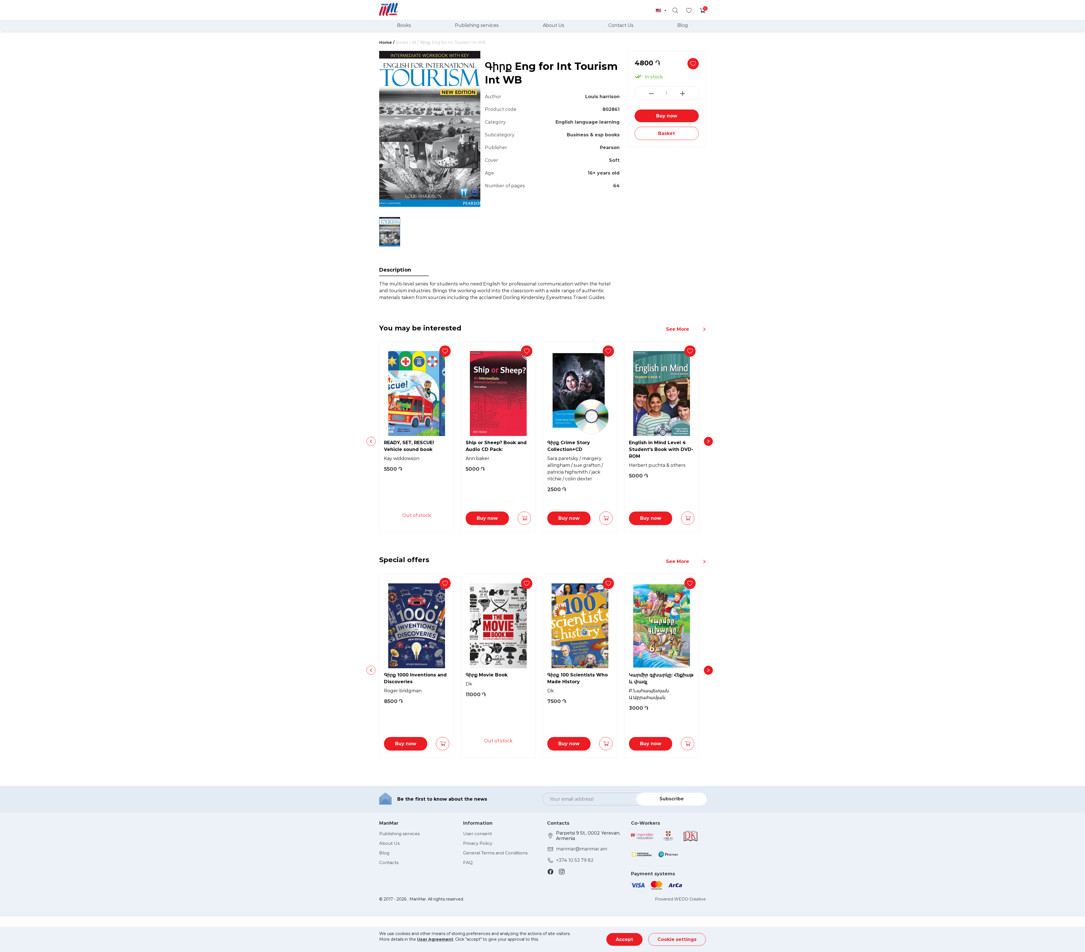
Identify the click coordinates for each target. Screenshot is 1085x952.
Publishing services (477, 25)
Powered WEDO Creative (680, 899)
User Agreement (435, 939)
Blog (682, 25)
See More (677, 329)
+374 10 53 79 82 (575, 860)
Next (708, 441)
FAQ (468, 862)
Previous (371, 441)
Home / (386, 42)
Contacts (388, 862)
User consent (477, 833)
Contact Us (620, 25)
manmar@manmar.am (581, 849)
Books (404, 25)
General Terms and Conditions (495, 853)
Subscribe (671, 798)
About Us (553, 25)
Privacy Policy (477, 843)
